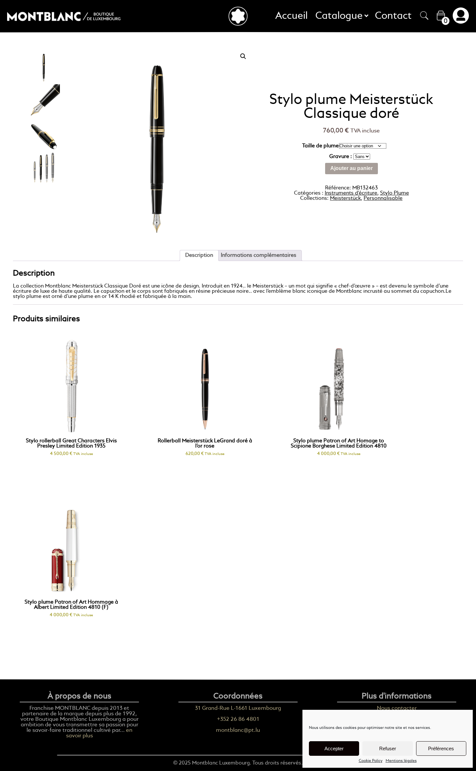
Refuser (387, 748)
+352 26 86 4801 (238, 719)
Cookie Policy (370, 761)
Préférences (441, 748)
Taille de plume (320, 146)
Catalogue (341, 16)
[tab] (199, 255)
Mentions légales (401, 761)
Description (199, 255)
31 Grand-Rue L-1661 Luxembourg (238, 708)
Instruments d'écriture (351, 193)
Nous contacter (397, 708)
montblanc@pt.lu (238, 730)
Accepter (334, 748)
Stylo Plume (394, 193)
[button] (243, 56)
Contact (393, 16)
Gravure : (341, 156)
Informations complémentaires (258, 255)
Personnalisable (383, 198)
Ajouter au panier (351, 168)
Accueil (291, 16)
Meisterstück (345, 198)
